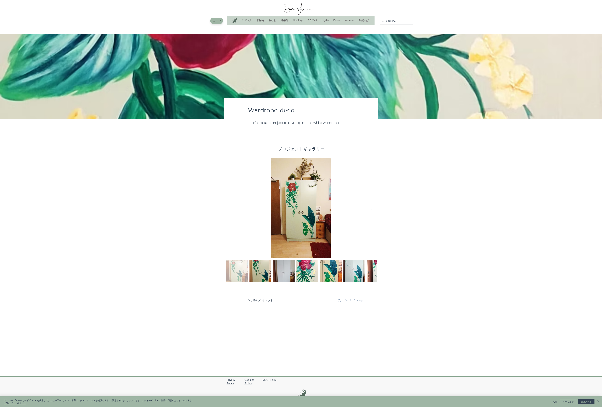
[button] (260, 21)
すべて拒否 (568, 401)
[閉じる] (598, 401)
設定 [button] (555, 401)
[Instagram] (362, 20)
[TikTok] (367, 20)
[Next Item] (371, 208)
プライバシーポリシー (15, 403)
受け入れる (586, 401)
